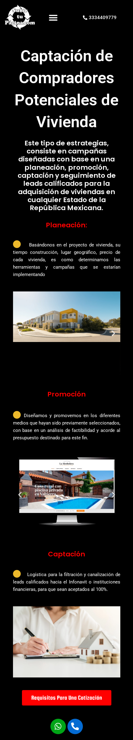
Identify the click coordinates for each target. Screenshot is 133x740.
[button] (53, 18)
